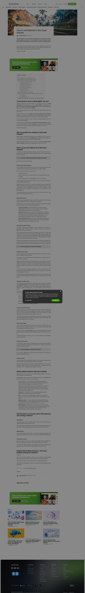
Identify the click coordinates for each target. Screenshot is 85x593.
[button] (28, 300)
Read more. (37, 297)
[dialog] (42, 296)
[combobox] (60, 291)
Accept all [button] (55, 300)
